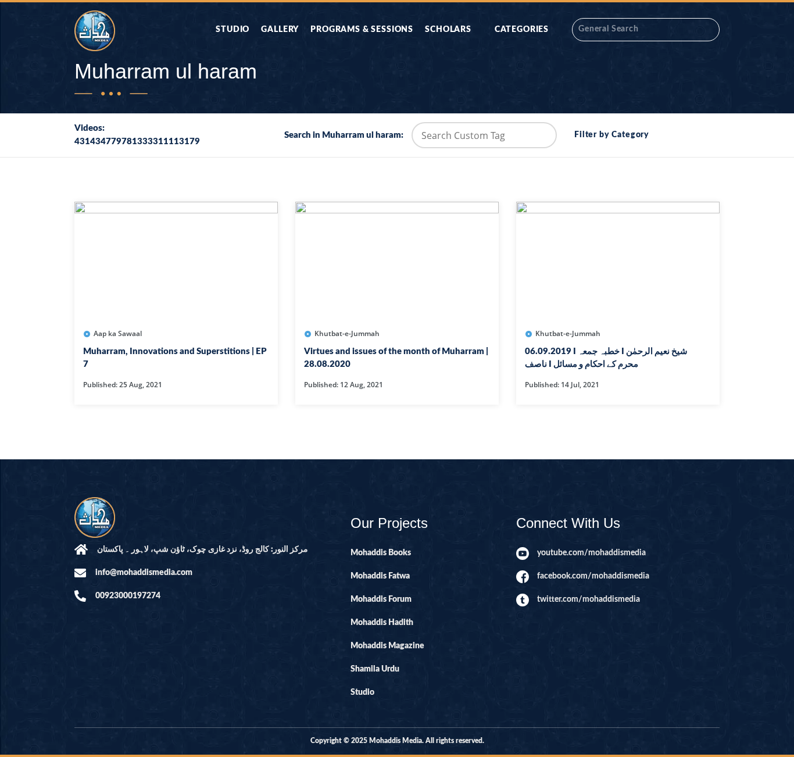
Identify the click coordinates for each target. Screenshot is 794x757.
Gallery (280, 30)
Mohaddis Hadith (381, 623)
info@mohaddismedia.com (143, 573)
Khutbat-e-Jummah (347, 333)
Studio (232, 30)
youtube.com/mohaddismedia (591, 553)
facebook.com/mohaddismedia (593, 576)
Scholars (448, 30)
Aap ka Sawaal (118, 333)
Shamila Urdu (374, 669)
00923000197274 (127, 596)
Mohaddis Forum (381, 599)
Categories (522, 30)
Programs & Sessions (361, 30)
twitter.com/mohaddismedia (588, 599)
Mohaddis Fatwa (380, 576)
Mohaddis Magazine (387, 646)
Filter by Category (611, 135)
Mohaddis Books (380, 553)
